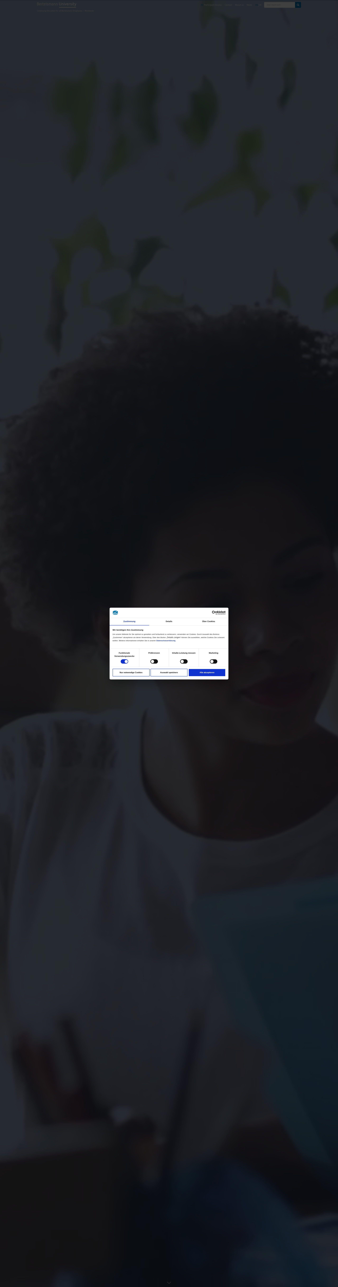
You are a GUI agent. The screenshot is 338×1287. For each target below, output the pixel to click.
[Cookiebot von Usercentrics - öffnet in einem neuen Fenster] (214, 613)
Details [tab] (169, 621)
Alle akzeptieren (207, 672)
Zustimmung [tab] (129, 621)
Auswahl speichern (169, 672)
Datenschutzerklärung (165, 641)
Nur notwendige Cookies (131, 672)
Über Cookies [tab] (208, 621)
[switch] (154, 661)
